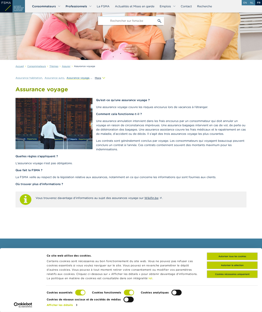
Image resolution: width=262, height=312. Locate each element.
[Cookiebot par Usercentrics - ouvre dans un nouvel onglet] (23, 305)
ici (150, 278)
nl (252, 2)
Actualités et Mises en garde (134, 6)
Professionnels (76, 6)
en (245, 2)
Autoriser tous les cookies (232, 256)
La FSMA (103, 6)
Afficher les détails (60, 305)
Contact (186, 6)
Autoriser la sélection (232, 265)
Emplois (165, 6)
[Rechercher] (159, 20)
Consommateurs (44, 6)
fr (258, 2)
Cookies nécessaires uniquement (232, 274)
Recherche (204, 6)
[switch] (129, 292)
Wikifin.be (151, 198)
